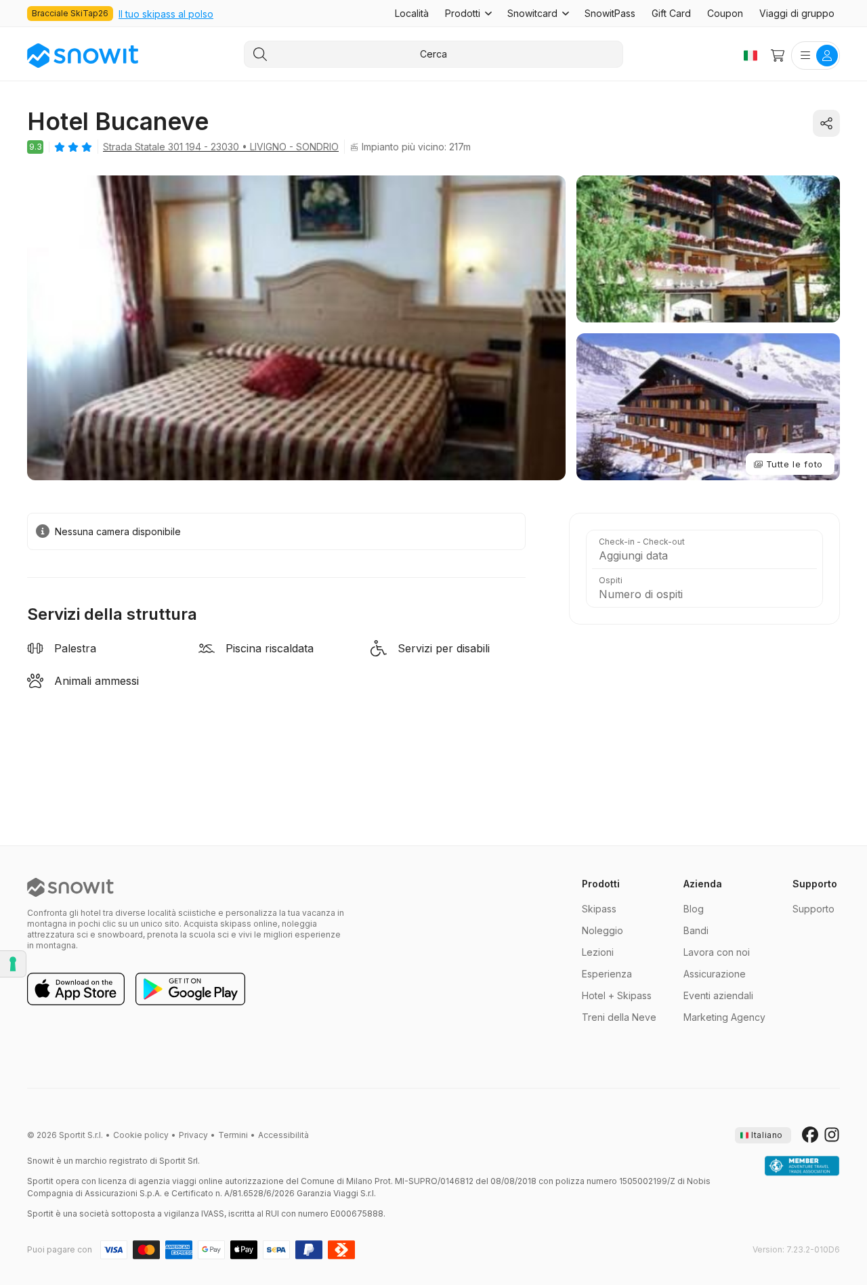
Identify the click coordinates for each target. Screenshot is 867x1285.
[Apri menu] (815, 55)
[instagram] (832, 1135)
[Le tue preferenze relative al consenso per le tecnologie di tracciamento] (13, 964)
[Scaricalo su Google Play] (190, 990)
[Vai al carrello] (777, 55)
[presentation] (763, 1135)
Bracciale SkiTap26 (70, 13)
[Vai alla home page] (70, 887)
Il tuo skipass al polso (166, 14)
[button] (468, 13)
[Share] (826, 123)
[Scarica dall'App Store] (76, 990)
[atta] (802, 1166)
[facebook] (810, 1135)
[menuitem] (411, 13)
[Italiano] (750, 55)
